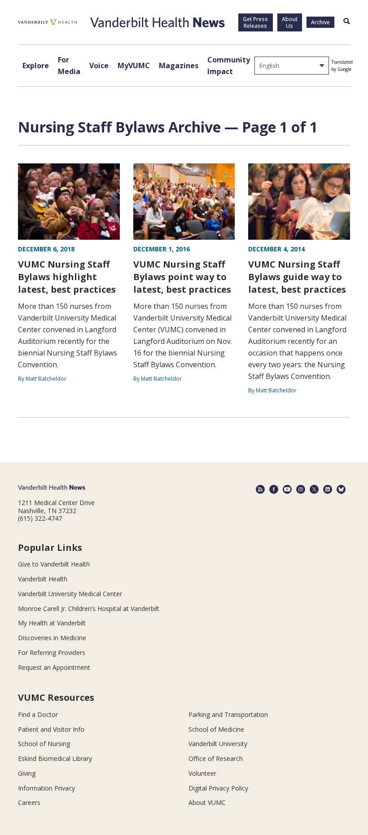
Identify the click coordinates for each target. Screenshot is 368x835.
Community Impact (228, 65)
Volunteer (202, 773)
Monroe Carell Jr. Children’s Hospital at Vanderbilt (88, 608)
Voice (99, 65)
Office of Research (215, 758)
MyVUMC (134, 65)
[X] (314, 489)
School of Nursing (44, 743)
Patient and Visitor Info (51, 729)
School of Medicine (216, 729)
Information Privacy (46, 788)
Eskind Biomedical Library (55, 758)
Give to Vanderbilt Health (54, 564)
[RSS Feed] (260, 489)
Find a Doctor (38, 714)
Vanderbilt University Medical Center (70, 593)
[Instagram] (300, 489)
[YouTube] (287, 489)
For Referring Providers (51, 652)
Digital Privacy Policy (218, 788)
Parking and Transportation (228, 714)
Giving (26, 773)
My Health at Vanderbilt (52, 623)
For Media (69, 65)
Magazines (178, 65)
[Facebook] (273, 489)
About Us (290, 22)
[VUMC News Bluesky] (341, 489)
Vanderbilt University (217, 743)
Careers (29, 802)
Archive (320, 22)
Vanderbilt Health (42, 579)
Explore (35, 65)
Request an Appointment (54, 667)
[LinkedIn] (327, 489)
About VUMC (207, 802)
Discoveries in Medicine (52, 637)
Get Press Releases (255, 22)
